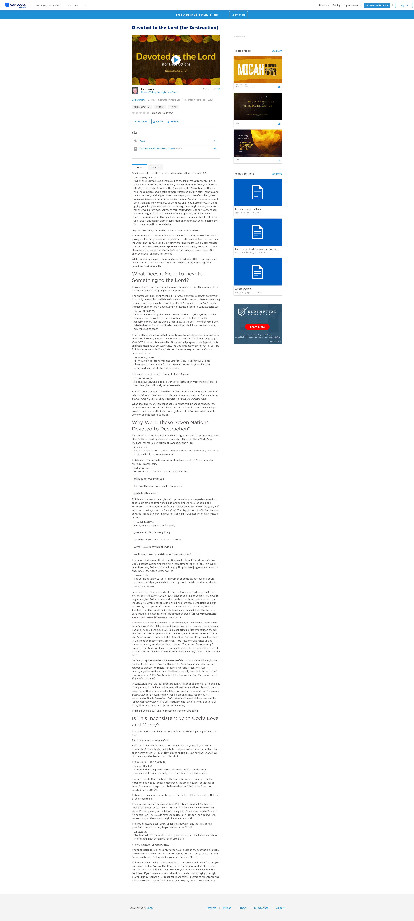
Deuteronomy (138, 99)
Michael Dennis (242, 212)
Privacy (242, 907)
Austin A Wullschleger (245, 252)
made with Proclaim (208, 89)
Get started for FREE (376, 5)
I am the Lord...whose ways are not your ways (259, 249)
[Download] (279, 86)
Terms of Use (261, 907)
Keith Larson (148, 88)
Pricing (337, 5)
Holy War (173, 106)
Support (280, 907)
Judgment (159, 106)
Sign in (404, 5)
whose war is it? (243, 288)
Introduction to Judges (248, 209)
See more (277, 50)
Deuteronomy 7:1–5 (142, 106)
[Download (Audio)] (215, 140)
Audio (142, 140)
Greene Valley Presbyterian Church (160, 92)
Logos (149, 907)
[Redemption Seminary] (258, 324)
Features (324, 5)
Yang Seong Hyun (243, 292)
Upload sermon (352, 5)
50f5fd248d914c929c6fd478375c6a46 (160, 148)
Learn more (238, 14)
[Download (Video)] (215, 148)
